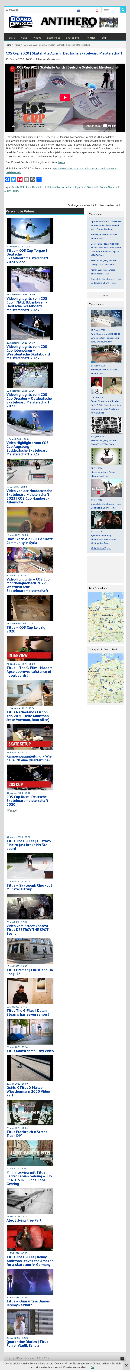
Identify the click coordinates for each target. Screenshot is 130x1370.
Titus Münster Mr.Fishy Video (30, 1050)
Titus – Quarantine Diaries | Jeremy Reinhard (29, 1303)
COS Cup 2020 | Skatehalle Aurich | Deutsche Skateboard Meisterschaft (64, 53)
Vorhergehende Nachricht (82, 205)
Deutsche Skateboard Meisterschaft (52, 187)
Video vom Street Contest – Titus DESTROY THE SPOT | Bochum (29, 929)
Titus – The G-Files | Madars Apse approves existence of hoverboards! (29, 671)
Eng (103, 37)
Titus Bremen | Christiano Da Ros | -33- (29, 971)
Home (8, 45)
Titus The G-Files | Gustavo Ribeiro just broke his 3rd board (28, 844)
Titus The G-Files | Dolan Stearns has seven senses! (27, 1012)
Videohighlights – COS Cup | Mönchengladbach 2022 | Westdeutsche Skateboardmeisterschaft (28, 585)
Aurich (15, 187)
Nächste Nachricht (110, 205)
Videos (37, 37)
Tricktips (90, 37)
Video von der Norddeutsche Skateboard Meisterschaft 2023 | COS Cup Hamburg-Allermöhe (29, 496)
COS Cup (25, 187)
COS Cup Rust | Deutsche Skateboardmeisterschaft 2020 (27, 800)
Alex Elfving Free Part (24, 1220)
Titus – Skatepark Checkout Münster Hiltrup (29, 887)
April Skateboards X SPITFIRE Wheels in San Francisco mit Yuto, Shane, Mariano (106, 225)
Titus (15, 191)
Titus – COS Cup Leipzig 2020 (25, 629)
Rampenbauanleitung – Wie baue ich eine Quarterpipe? (29, 758)
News (24, 37)
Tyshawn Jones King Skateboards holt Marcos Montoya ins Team (103, 539)
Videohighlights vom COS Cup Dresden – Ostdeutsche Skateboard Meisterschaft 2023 (29, 400)
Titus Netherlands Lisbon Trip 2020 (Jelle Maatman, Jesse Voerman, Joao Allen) (27, 716)
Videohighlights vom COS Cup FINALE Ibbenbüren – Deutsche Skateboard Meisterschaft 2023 (27, 304)
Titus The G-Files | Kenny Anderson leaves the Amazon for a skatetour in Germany (29, 1260)
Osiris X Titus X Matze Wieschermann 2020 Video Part (28, 1091)
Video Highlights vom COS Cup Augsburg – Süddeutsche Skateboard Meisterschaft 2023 (27, 448)
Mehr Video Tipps (101, 548)
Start (12, 37)
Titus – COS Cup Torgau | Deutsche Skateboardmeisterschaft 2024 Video (27, 256)
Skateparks (72, 37)
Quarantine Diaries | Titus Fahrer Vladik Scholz (27, 1343)
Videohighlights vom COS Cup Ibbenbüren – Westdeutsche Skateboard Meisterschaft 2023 (28, 352)
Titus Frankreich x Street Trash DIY (26, 1133)
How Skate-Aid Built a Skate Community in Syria (29, 540)
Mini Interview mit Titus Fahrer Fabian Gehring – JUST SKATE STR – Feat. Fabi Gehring (30, 1178)
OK (92, 1367)
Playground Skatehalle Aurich (90, 187)
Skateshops (53, 37)
